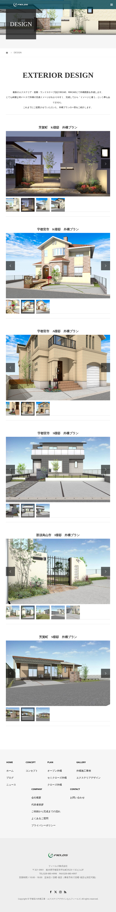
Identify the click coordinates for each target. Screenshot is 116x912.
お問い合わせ (77, 797)
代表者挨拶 (37, 804)
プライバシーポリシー (43, 825)
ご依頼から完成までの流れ (45, 811)
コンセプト (32, 770)
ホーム (10, 770)
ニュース (11, 784)
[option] (58, 163)
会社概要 (36, 797)
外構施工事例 (83, 770)
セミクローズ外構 (57, 777)
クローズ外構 (54, 784)
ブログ (10, 777)
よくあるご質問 (39, 818)
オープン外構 (54, 770)
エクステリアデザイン (88, 777)
